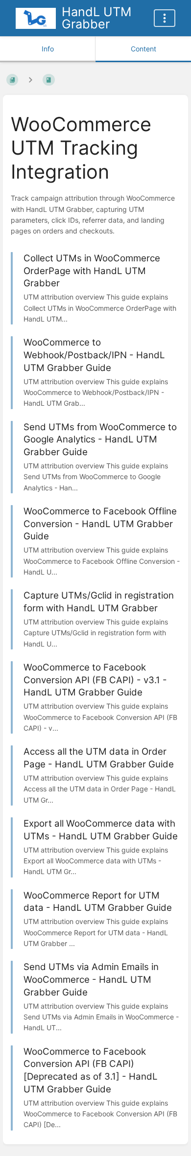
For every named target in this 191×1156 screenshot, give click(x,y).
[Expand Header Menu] (164, 18)
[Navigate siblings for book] (30, 80)
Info (48, 49)
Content (143, 49)
